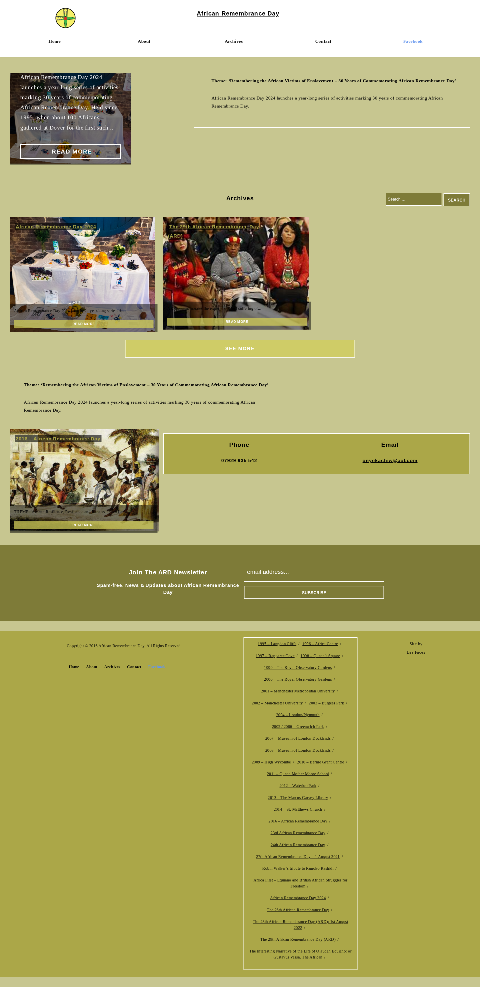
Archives (234, 41)
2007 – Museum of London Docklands (297, 738)
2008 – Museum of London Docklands (297, 750)
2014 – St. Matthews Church (298, 809)
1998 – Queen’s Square (320, 656)
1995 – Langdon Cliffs (277, 644)
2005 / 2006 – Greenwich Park (298, 726)
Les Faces (416, 652)
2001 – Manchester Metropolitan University (298, 691)
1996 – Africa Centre (320, 644)
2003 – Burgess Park (326, 703)
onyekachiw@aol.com (390, 460)
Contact (323, 41)
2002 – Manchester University (277, 703)
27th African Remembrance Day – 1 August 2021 (298, 856)
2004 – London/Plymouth (298, 715)
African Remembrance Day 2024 (56, 226)
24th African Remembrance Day (298, 845)
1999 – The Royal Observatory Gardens (298, 667)
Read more (72, 151)
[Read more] (82, 274)
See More (239, 348)
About (144, 41)
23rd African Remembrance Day (297, 833)
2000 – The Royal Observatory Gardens (298, 679)
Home (54, 41)
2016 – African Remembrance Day (58, 438)
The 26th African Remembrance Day (298, 910)
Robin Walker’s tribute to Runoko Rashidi (298, 868)
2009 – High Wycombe (271, 762)
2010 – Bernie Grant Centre (320, 762)
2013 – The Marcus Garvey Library (298, 797)
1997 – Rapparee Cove (275, 656)
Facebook (413, 41)
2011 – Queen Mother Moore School (298, 774)
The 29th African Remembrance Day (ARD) (298, 939)
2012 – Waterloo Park (298, 785)
